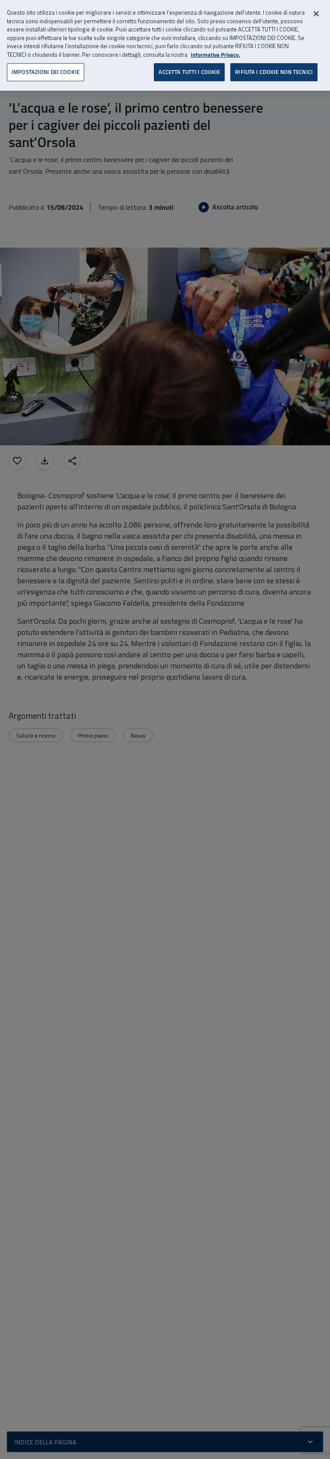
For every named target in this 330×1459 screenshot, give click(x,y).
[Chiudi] (316, 13)
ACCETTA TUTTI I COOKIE (189, 71)
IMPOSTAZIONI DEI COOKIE (45, 71)
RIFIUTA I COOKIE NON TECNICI (274, 71)
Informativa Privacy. (215, 55)
